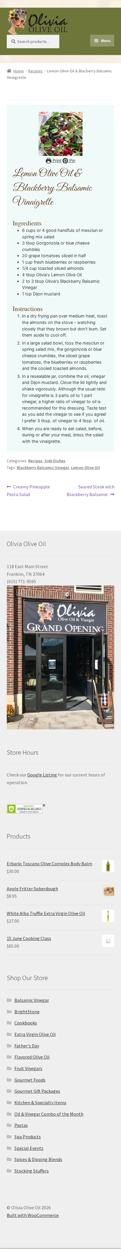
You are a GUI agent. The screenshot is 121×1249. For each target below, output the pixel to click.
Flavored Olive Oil (32, 1057)
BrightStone (27, 1011)
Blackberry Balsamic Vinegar (43, 467)
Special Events (28, 1148)
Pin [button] (71, 160)
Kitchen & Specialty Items (40, 1102)
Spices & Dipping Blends (38, 1159)
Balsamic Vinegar (31, 1000)
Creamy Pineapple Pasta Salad (28, 490)
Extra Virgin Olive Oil (35, 1034)
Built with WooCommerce (33, 1215)
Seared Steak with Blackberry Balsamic (90, 490)
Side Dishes (54, 460)
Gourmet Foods (30, 1080)
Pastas (21, 1125)
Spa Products (27, 1137)
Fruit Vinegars (28, 1068)
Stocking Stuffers (31, 1171)
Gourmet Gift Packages (37, 1091)
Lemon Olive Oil (85, 467)
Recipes (35, 71)
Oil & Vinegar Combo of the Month (48, 1114)
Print (56, 160)
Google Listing (42, 775)
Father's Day (26, 1046)
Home (19, 71)
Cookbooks (25, 1023)
